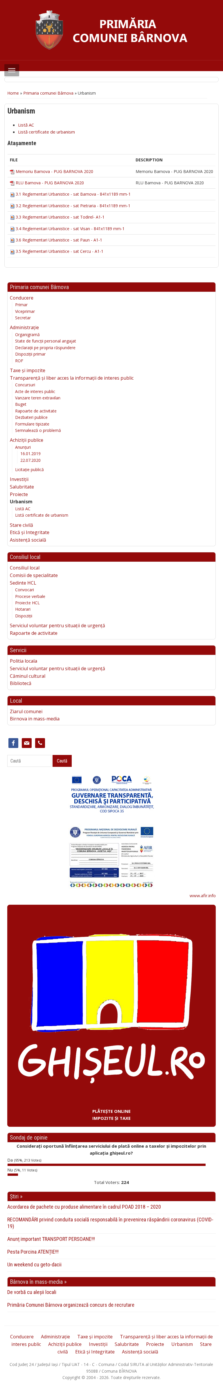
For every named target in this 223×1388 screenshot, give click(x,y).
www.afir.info (203, 895)
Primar (21, 304)
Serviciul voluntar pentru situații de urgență (57, 625)
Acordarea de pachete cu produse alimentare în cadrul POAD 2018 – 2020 (84, 1207)
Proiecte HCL (27, 602)
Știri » (16, 1196)
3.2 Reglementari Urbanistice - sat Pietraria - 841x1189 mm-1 (73, 205)
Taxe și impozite (27, 370)
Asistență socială (28, 540)
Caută (62, 761)
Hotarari (22, 609)
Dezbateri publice (31, 417)
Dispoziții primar (30, 354)
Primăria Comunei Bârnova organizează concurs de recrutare (70, 1305)
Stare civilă (21, 525)
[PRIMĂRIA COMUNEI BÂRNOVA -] (111, 30)
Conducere (21, 298)
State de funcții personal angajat (45, 341)
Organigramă (27, 334)
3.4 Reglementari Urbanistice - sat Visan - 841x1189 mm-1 (70, 228)
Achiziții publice (26, 440)
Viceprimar (25, 311)
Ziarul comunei (26, 711)
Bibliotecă (20, 683)
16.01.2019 (30, 453)
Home (13, 93)
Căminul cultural (27, 676)
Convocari (24, 589)
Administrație (24, 327)
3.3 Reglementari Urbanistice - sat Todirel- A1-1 (60, 217)
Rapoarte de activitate (36, 411)
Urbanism (21, 501)
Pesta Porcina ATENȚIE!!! (33, 1252)
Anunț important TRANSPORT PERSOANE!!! (51, 1239)
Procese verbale (30, 596)
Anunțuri (23, 447)
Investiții (19, 479)
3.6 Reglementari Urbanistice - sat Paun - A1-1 (59, 240)
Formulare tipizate (32, 424)
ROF (19, 360)
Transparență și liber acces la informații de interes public (72, 378)
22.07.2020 (30, 460)
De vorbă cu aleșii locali (31, 1292)
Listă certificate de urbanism (41, 515)
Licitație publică (29, 469)
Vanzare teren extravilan (37, 398)
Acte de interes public (35, 391)
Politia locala (23, 661)
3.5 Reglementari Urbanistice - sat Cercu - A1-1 (59, 251)
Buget (20, 404)
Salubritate (22, 487)
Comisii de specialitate (34, 575)
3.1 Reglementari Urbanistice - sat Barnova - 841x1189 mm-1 (73, 194)
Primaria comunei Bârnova (48, 93)
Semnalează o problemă (38, 430)
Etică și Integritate (29, 532)
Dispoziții (23, 616)
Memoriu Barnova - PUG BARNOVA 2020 (54, 171)
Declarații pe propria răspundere (45, 347)
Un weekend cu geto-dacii (34, 1264)
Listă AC (22, 508)
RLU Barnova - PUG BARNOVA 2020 (50, 182)
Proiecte (19, 494)
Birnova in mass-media (35, 718)
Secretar (23, 317)
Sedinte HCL (23, 583)
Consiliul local (24, 568)
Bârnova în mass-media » (38, 1281)
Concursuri (25, 384)
